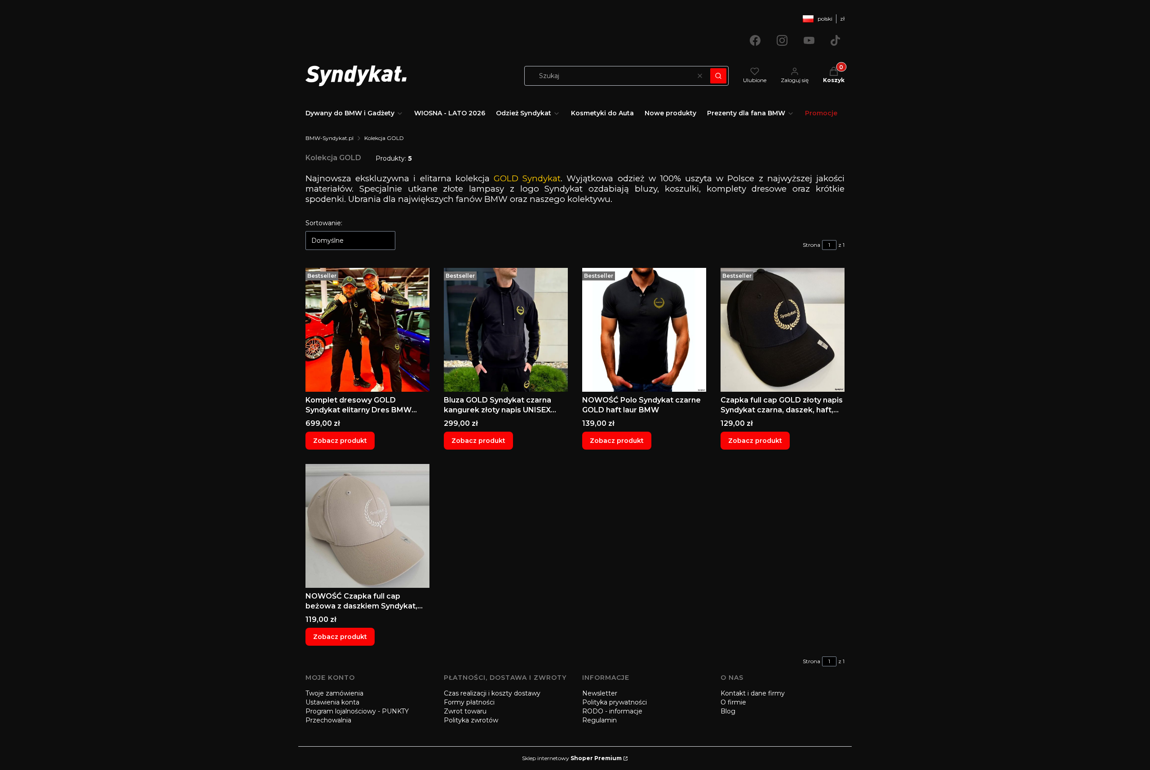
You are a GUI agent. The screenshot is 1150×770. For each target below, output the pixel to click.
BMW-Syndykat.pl (329, 138)
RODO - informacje (612, 711)
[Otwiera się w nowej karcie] (755, 40)
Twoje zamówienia (334, 693)
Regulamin (599, 720)
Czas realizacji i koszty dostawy (492, 693)
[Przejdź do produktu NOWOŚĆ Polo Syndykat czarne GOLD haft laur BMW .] (644, 330)
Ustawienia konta (332, 702)
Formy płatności (469, 702)
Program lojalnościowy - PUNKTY (357, 711)
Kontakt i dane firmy (753, 693)
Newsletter (599, 693)
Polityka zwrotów (471, 720)
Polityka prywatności (614, 702)
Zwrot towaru (465, 711)
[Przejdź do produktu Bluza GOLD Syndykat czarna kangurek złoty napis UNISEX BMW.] (506, 330)
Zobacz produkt (340, 441)
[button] (718, 75)
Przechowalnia (328, 720)
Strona (811, 244)
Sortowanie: (323, 223)
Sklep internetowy (572, 758)
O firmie (733, 702)
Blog (728, 711)
